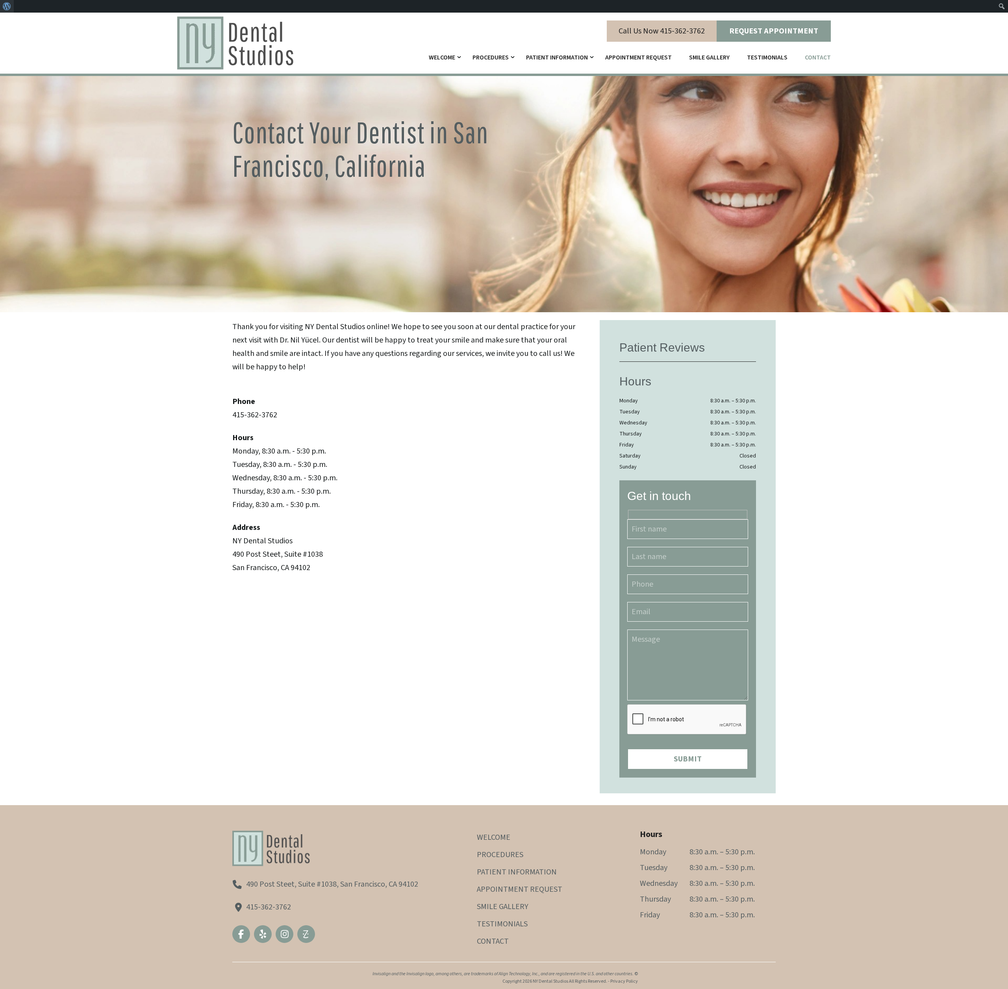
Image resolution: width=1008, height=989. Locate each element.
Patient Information (557, 57)
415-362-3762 (268, 907)
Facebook (241, 934)
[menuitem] (7, 6)
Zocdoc (306, 934)
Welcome (442, 57)
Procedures (490, 57)
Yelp (263, 934)
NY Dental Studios (550, 981)
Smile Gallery (709, 57)
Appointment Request (519, 889)
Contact (818, 57)
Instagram (284, 934)
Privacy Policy (624, 981)
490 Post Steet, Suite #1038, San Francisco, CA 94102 (332, 884)
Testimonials (767, 57)
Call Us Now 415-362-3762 (662, 31)
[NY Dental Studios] (236, 41)
